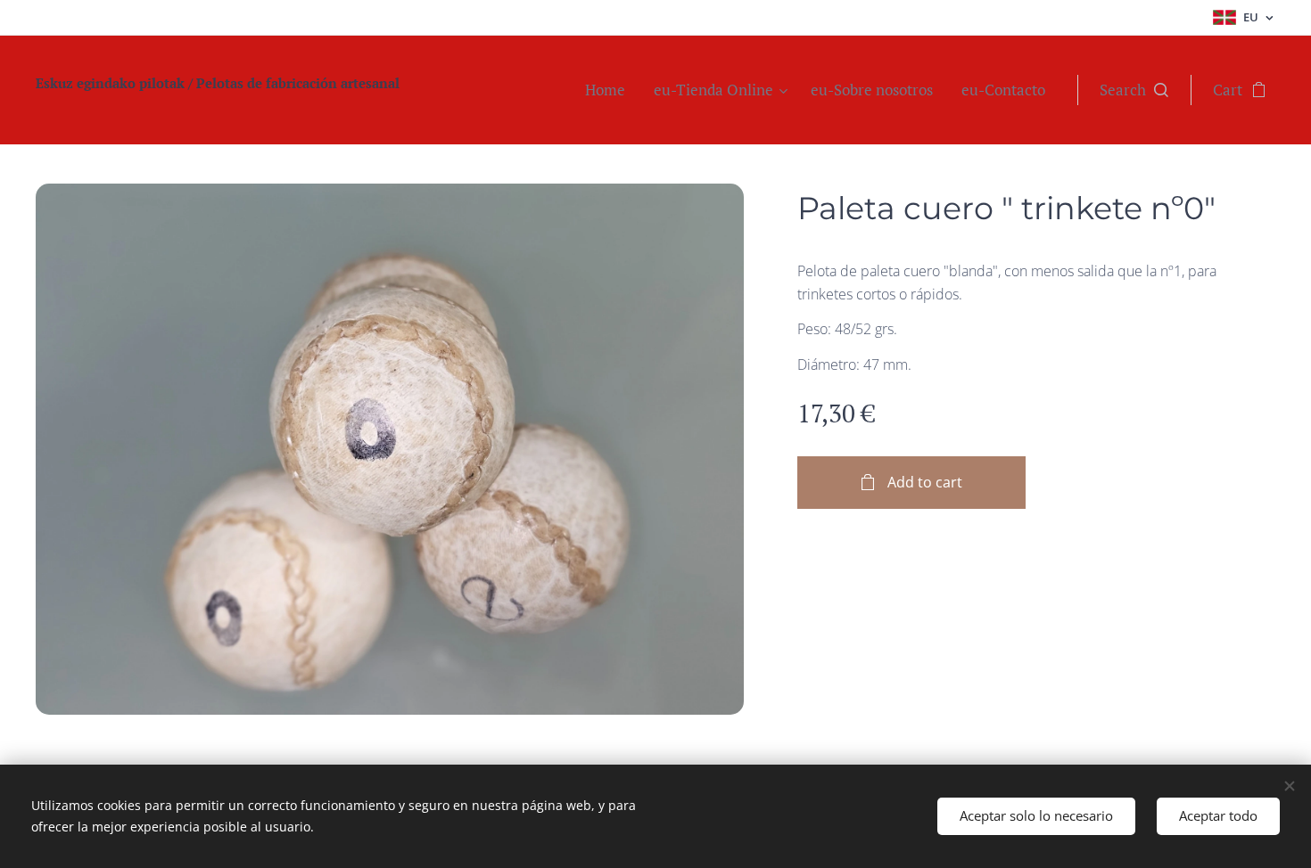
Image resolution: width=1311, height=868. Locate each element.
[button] (1134, 90)
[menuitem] (610, 90)
